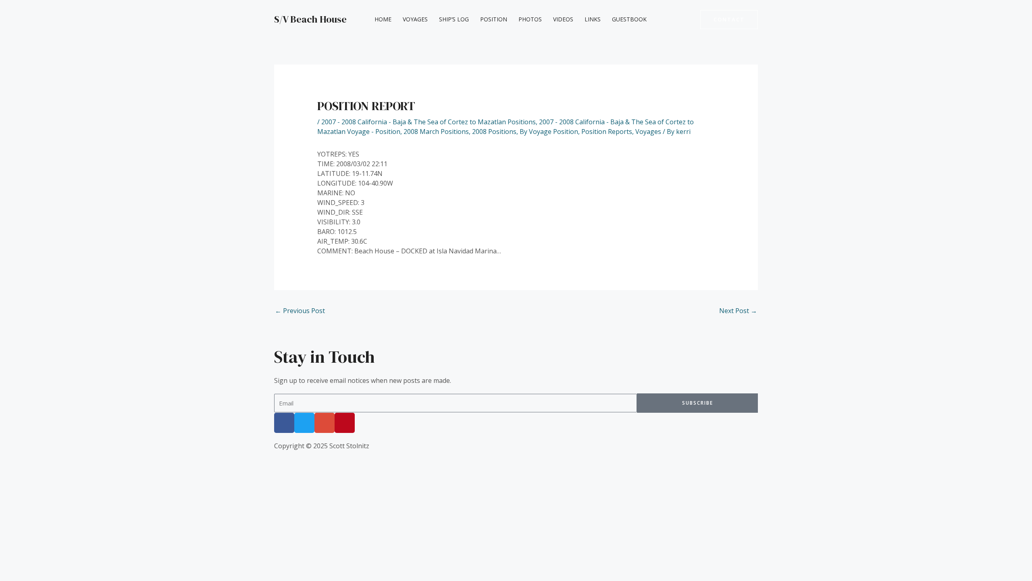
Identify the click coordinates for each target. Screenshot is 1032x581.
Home (383, 19)
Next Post (738, 310)
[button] (729, 19)
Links (593, 19)
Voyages (415, 19)
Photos (530, 19)
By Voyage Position (549, 131)
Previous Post (300, 310)
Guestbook (629, 19)
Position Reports (606, 131)
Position (493, 19)
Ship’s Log (454, 19)
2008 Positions (494, 131)
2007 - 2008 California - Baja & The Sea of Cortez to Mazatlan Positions (428, 121)
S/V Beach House (310, 19)
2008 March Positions (436, 131)
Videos (563, 19)
